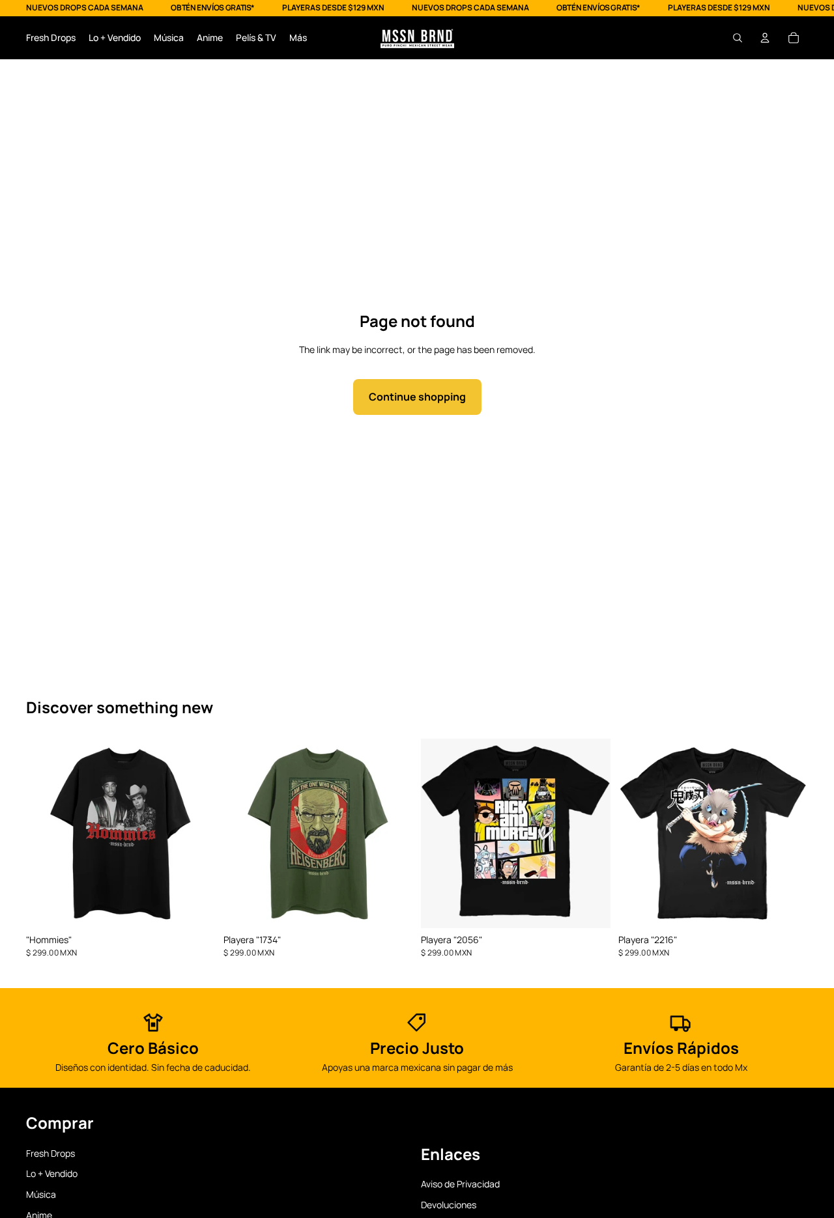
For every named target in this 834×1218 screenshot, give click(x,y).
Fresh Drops (50, 1153)
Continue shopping (417, 396)
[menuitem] (298, 38)
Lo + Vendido (52, 1174)
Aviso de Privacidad (460, 1184)
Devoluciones (448, 1204)
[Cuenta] (765, 37)
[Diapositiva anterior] (45, 833)
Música (41, 1194)
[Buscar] (737, 37)
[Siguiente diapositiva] (196, 833)
